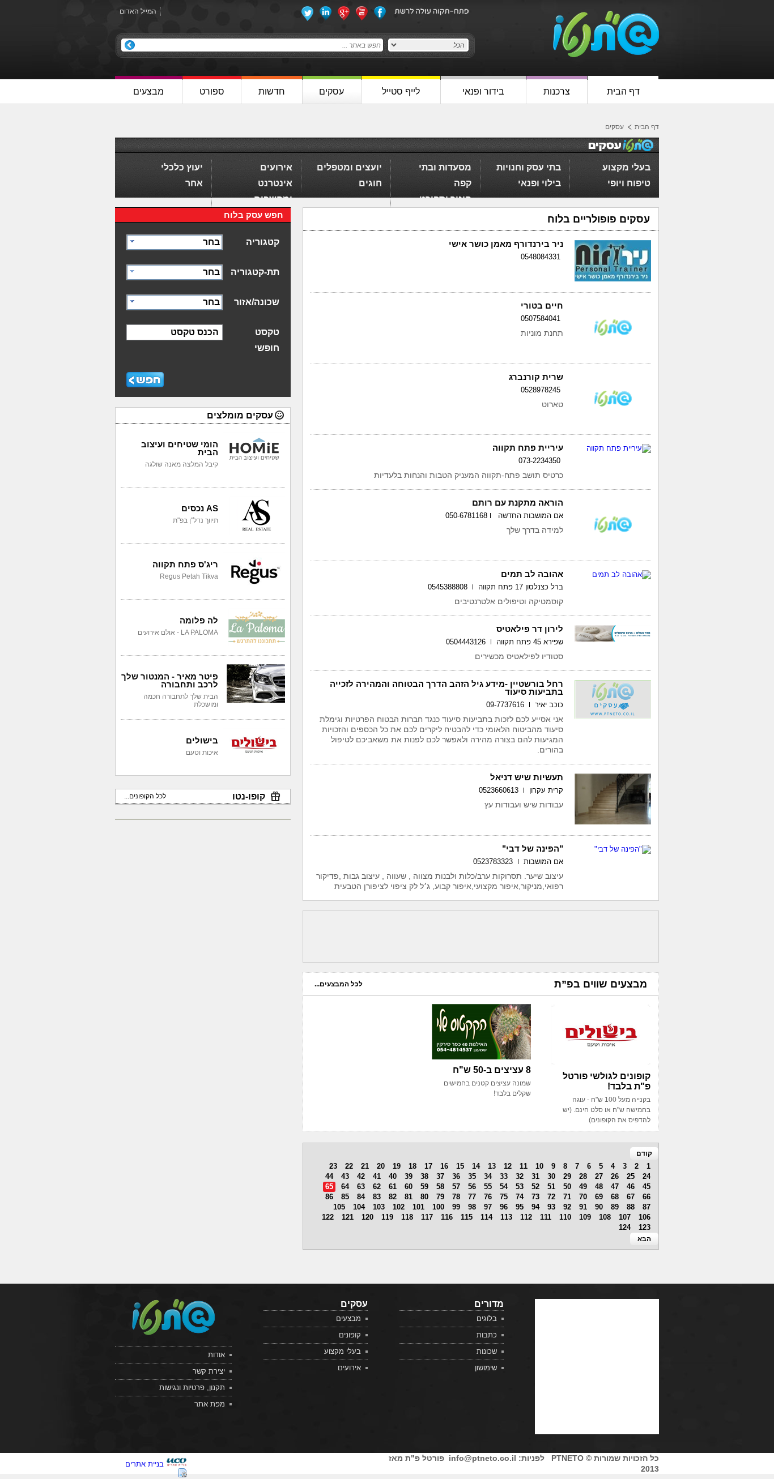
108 (605, 1217)
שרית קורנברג (536, 377)
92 (567, 1207)
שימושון (486, 1367)
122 (328, 1217)
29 (567, 1176)
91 (583, 1207)
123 (644, 1227)
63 (361, 1186)
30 (551, 1176)
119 (387, 1217)
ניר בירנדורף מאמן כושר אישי (506, 244)
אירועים (276, 167)
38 (424, 1176)
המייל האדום (138, 11)
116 (447, 1217)
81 (408, 1196)
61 (393, 1186)
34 (488, 1176)
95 (520, 1207)
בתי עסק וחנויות (528, 167)
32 (520, 1176)
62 (377, 1186)
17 (428, 1166)
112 (526, 1217)
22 (349, 1166)
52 (535, 1186)
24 (646, 1176)
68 (615, 1196)
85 (345, 1196)
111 (545, 1217)
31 (535, 1176)
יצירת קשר (209, 1371)
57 (456, 1186)
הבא (644, 1239)
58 (440, 1186)
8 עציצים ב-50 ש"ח (492, 1070)
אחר (194, 183)
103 (379, 1207)
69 (599, 1196)
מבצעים (348, 1318)
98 (472, 1207)
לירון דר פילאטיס (529, 629)
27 (599, 1176)
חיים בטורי (542, 305)
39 (408, 1176)
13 (492, 1166)
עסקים (614, 127)
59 (424, 1186)
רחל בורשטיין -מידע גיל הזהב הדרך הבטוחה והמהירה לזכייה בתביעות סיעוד (446, 687)
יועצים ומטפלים (349, 167)
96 (504, 1207)
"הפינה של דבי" (532, 848)
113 (506, 1217)
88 (631, 1207)
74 (520, 1196)
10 (539, 1166)
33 (504, 1176)
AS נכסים (199, 508)
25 (631, 1176)
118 (407, 1217)
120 (367, 1217)
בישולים (202, 740)
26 (615, 1176)
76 (488, 1196)
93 (551, 1207)
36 (456, 1176)
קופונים (350, 1335)
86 (329, 1196)
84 (361, 1196)
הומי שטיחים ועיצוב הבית (179, 448)
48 (599, 1186)
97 (488, 1207)
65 (329, 1186)
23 (333, 1166)
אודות (216, 1354)
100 (438, 1207)
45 (646, 1186)
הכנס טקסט (195, 332)
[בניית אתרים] (176, 1464)
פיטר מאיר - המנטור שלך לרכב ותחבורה (169, 680)
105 (339, 1207)
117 (427, 1217)
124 (625, 1227)
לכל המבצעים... (338, 984)
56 (472, 1186)
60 (408, 1186)
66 (646, 1196)
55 (488, 1186)
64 (345, 1186)
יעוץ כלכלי (182, 167)
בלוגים (487, 1318)
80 (424, 1196)
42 (361, 1176)
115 (467, 1217)
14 (476, 1166)
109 (585, 1217)
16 (444, 1166)
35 (472, 1176)
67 (631, 1196)
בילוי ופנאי (539, 183)
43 (345, 1176)
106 (644, 1217)
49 (583, 1186)
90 (599, 1207)
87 (646, 1207)
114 (486, 1217)
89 (615, 1207)
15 (460, 1166)
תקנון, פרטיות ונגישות (192, 1387)
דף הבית (647, 127)
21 (365, 1166)
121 (348, 1217)
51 (551, 1186)
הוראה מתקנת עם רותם (517, 502)
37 (440, 1176)
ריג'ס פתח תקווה (185, 564)
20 (381, 1166)
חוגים (370, 183)
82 (393, 1196)
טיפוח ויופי (628, 183)
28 (583, 1176)
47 (615, 1186)
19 (397, 1166)
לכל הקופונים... (145, 796)
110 (565, 1217)
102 (399, 1207)
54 (504, 1186)
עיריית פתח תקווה (527, 447)
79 (440, 1196)
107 (625, 1217)
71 (567, 1196)
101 (418, 1207)
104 (359, 1207)
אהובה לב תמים (532, 574)
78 (456, 1196)
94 (535, 1207)
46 (631, 1186)
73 (535, 1196)
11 (524, 1166)
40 (393, 1176)
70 (583, 1196)
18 (412, 1166)
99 (456, 1207)
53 (520, 1186)
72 (551, 1196)
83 (377, 1196)
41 (377, 1176)
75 (504, 1196)
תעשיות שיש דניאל (526, 777)
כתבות (487, 1335)
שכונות (487, 1351)
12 (508, 1166)
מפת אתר (209, 1404)
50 (567, 1186)
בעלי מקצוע (626, 167)
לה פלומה (199, 620)
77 (472, 1196)
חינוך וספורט (445, 199)
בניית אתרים (144, 1464)
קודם (644, 1153)
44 (329, 1176)
